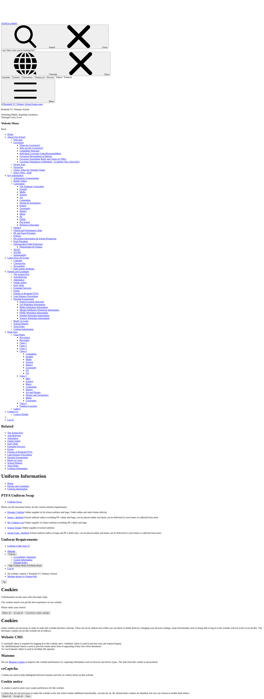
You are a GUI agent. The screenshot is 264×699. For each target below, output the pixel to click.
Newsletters (19, 266)
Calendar (17, 260)
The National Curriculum (32, 186)
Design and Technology (37, 395)
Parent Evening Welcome (32, 301)
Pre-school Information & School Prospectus (34, 238)
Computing (25, 200)
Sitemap (11, 551)
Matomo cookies (17, 662)
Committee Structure (29, 150)
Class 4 (23, 351)
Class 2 (23, 345)
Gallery (17, 409)
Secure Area (19, 164)
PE (21, 216)
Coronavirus (19, 263)
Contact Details (20, 414)
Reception (24, 340)
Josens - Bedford (15, 517)
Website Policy (20, 562)
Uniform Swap (14, 502)
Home (10, 134)
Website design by (22, 576)
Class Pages (19, 334)
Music (23, 214)
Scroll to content (9, 23)
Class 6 (23, 403)
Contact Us (12, 411)
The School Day (21, 274)
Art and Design (33, 392)
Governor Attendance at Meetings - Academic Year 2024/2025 (50, 161)
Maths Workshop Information (34, 307)
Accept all (18, 613)
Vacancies (18, 167)
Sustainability (19, 255)
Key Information (15, 175)
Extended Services (22, 288)
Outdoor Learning (28, 406)
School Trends (14, 527)
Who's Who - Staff (22, 172)
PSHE (23, 219)
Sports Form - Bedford (18, 533)
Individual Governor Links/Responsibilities (40, 153)
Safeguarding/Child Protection (28, 244)
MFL (28, 378)
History (23, 211)
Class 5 (23, 376)
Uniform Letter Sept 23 (18, 546)
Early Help (18, 285)
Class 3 (23, 348)
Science (23, 194)
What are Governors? (30, 145)
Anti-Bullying (20, 277)
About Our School (16, 137)
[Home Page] (22, 104)
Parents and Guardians (18, 271)
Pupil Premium (20, 241)
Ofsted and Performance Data (27, 230)
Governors (18, 142)
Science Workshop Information (35, 318)
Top (4, 582)
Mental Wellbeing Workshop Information (39, 310)
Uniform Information (23, 329)
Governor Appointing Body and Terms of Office (43, 159)
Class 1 (23, 343)
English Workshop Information (34, 315)
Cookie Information (22, 560)
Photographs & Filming (31, 247)
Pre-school (25, 222)
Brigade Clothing (15, 512)
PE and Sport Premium (24, 233)
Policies (17, 236)
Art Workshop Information (32, 304)
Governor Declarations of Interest (36, 156)
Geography (25, 208)
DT (27, 370)
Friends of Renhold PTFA (26, 293)
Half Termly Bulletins (23, 269)
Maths (23, 192)
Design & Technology (30, 203)
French (23, 205)
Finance (17, 227)
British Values (20, 181)
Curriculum (18, 183)
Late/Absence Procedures (25, 296)
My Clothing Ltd (15, 522)
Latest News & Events (18, 258)
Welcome (17, 139)
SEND (16, 249)
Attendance (18, 280)
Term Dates (19, 326)
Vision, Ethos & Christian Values (29, 170)
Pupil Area (12, 332)
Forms (16, 290)
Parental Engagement (23, 299)
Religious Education (29, 225)
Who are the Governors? (31, 148)
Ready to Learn (20, 321)
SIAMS (17, 252)
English (23, 189)
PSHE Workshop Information (34, 312)
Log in (10, 420)
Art (21, 197)
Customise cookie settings (37, 613)
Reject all (6, 613)
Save (28, 696)
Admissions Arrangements (26, 178)
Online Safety (20, 282)
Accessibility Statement (24, 557)
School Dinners (20, 323)
